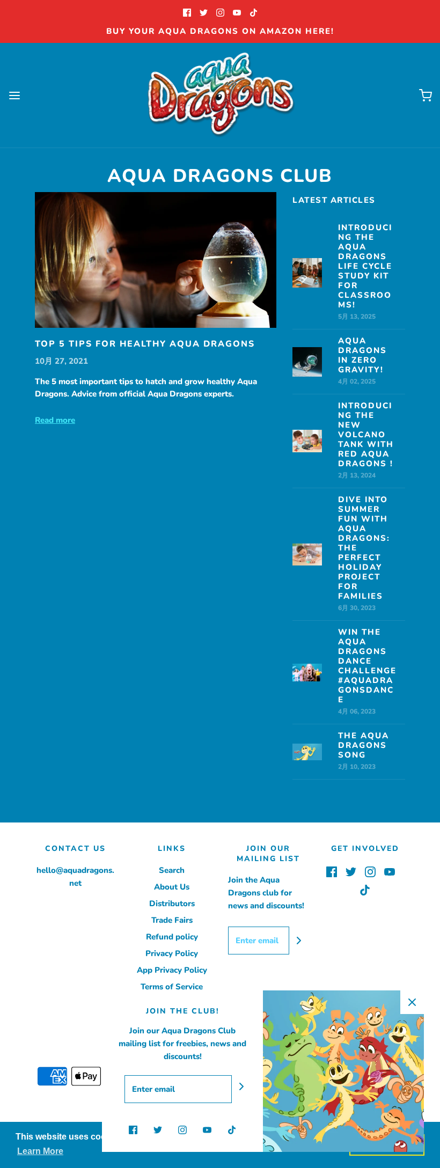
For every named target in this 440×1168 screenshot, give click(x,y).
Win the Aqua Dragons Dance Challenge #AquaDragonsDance (367, 666)
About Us (171, 886)
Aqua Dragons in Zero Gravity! (362, 355)
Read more (55, 420)
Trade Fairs (172, 920)
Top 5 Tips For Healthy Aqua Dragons (145, 344)
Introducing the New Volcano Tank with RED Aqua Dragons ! (366, 434)
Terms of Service (172, 986)
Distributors (172, 903)
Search (172, 870)
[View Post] (155, 260)
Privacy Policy (171, 953)
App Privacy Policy (172, 970)
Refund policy (172, 936)
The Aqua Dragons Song (363, 745)
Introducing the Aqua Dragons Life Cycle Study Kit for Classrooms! (365, 266)
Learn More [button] (40, 1151)
